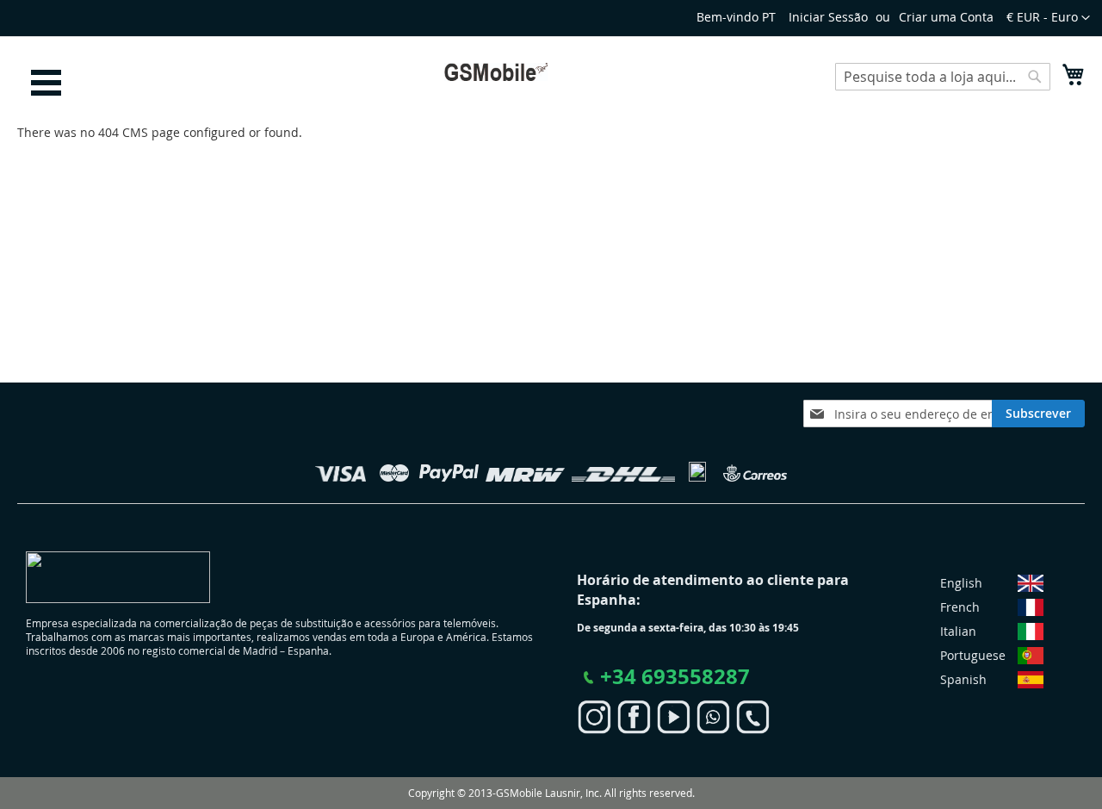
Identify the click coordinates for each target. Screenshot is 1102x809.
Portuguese (973, 655)
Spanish (963, 679)
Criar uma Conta (946, 17)
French (960, 607)
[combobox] (942, 76)
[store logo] (496, 72)
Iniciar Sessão (828, 17)
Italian (958, 631)
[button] (1048, 18)
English (961, 583)
